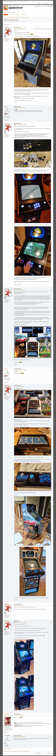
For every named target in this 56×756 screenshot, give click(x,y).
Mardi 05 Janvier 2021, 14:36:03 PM (19, 605)
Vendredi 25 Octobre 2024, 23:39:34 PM (19, 736)
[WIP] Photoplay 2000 (17, 27)
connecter (19, 1)
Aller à (36, 753)
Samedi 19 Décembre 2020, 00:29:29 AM (21, 124)
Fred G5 (7, 714)
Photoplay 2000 (16, 621)
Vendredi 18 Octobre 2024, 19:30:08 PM (20, 622)
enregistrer (26, 1)
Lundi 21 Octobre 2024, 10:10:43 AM (19, 715)
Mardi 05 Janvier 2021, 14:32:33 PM (19, 386)
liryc (6, 106)
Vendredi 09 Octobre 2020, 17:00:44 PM (19, 28)
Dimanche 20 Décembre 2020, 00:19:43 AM (20, 369)
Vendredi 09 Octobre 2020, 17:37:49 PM (19, 107)
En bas (5, 24)
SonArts (7, 27)
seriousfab (7, 735)
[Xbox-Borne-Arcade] (4, 118)
